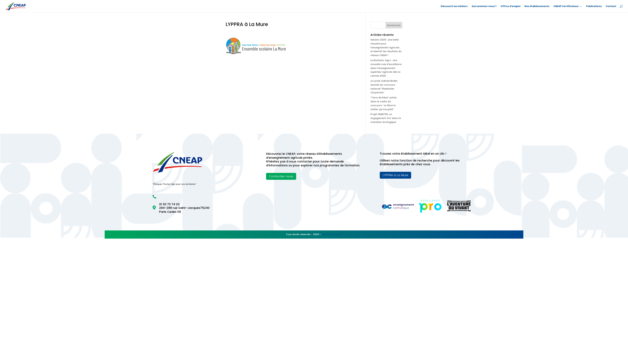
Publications (594, 6)
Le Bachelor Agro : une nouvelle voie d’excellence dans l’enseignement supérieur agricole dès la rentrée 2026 (386, 68)
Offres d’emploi (510, 6)
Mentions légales (332, 234)
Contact (611, 6)
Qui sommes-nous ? (484, 6)
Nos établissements (536, 6)
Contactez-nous (281, 176)
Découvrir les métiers (454, 6)
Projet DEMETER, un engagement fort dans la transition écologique (385, 118)
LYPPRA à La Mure (395, 175)
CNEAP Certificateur (566, 6)
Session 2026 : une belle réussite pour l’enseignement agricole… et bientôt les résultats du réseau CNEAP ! (385, 47)
